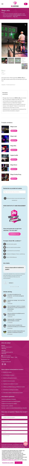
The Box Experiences (10, 84)
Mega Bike (13, 145)
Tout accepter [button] (18, 462)
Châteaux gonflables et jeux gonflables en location (14, 386)
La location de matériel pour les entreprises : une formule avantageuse (15, 295)
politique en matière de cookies (9, 459)
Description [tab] (5, 92)
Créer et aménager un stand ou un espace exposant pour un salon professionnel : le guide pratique (16, 308)
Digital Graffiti (14, 155)
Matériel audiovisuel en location (10, 378)
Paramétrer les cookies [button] (8, 462)
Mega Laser (13, 126)
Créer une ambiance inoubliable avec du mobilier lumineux (15, 314)
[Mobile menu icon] (2, 4)
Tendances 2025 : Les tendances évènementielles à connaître (14, 320)
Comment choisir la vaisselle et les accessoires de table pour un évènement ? (16, 326)
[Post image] (4, 295)
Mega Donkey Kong (15, 174)
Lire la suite (13, 130)
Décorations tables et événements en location (13, 392)
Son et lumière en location (8, 375)
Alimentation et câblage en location (10, 389)
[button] (25, 25)
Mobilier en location (7, 372)
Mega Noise (13, 165)
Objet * (2, 414)
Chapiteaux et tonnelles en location (10, 383)
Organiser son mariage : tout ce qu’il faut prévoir (16, 301)
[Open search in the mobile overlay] (14, 191)
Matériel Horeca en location (9, 381)
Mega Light (13, 136)
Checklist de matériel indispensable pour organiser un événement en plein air (16, 331)
